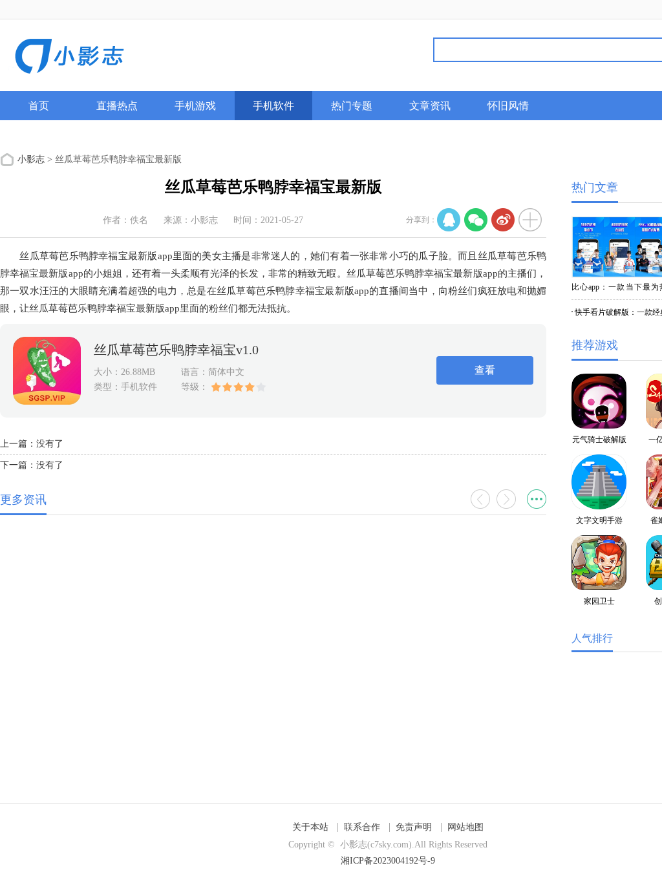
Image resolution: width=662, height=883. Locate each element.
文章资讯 (430, 105)
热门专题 (351, 105)
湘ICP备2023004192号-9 (388, 861)
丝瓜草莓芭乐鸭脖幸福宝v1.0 (176, 350)
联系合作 (362, 827)
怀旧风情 (508, 105)
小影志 (31, 159)
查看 (485, 370)
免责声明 (414, 827)
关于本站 (310, 827)
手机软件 (273, 105)
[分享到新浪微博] (503, 219)
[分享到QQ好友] (448, 219)
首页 (38, 105)
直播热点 (117, 105)
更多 (536, 499)
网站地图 (465, 827)
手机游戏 (195, 105)
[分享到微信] (475, 219)
